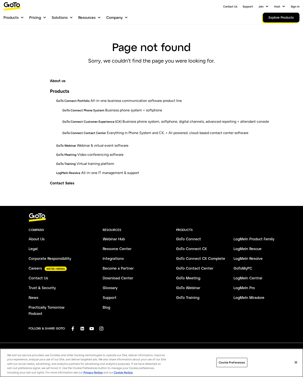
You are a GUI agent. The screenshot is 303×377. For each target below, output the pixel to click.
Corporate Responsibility (50, 258)
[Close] (296, 362)
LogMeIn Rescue (248, 249)
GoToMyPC (243, 268)
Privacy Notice (93, 372)
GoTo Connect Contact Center (84, 133)
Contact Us (230, 6)
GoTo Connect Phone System (83, 110)
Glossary (110, 288)
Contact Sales (62, 183)
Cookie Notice (123, 372)
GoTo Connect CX (191, 249)
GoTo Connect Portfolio (73, 101)
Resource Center (117, 249)
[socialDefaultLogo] (73, 329)
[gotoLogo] (12, 6)
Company (114, 17)
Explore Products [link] (281, 17)
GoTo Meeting (66, 155)
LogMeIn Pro (244, 288)
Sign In (295, 6)
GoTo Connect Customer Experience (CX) (92, 122)
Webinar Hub (114, 239)
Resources (87, 17)
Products (11, 17)
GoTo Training (66, 164)
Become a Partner (118, 268)
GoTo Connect (188, 239)
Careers (35, 268)
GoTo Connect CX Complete (200, 258)
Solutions (60, 17)
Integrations (113, 258)
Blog (106, 307)
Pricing (35, 17)
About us (57, 81)
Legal (33, 249)
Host (277, 6)
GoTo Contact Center (194, 268)
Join (261, 6)
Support (248, 6)
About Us (37, 239)
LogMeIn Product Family (254, 239)
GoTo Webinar (66, 146)
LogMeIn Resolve (68, 173)
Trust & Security (42, 288)
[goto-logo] (151, 217)
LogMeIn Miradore (249, 297)
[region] (151, 363)
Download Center (118, 278)
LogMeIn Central (248, 278)
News (33, 297)
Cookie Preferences (232, 362)
